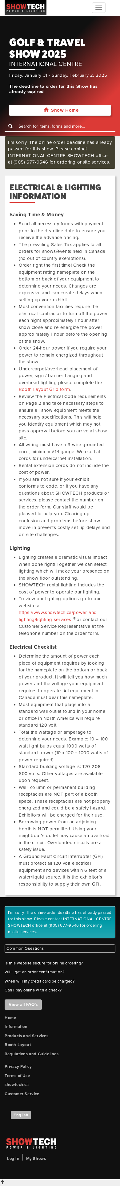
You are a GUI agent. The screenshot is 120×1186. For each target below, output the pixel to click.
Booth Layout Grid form (44, 389)
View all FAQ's (23, 1004)
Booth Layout (18, 1044)
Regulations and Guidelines (32, 1054)
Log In (13, 1158)
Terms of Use (17, 1075)
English (21, 1115)
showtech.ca (17, 1084)
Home (10, 1017)
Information (16, 1026)
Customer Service (22, 1093)
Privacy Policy (18, 1066)
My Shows (36, 1158)
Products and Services (27, 1035)
